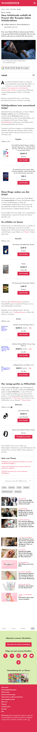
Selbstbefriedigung (16, 302)
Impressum (4, 687)
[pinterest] (12, 656)
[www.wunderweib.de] (10, 3)
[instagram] (18, 656)
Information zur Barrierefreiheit (12, 697)
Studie (19, 9)
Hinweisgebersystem (8, 699)
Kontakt (4, 709)
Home (3, 9)
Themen (4, 704)
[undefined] (9, 630)
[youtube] (31, 656)
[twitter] (25, 656)
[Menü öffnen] (35, 3)
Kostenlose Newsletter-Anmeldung (18, 644)
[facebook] (5, 656)
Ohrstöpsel (17, 398)
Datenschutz (5, 692)
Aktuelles (13, 9)
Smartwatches (26, 400)
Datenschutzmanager (8, 694)
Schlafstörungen (7, 491)
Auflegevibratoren (19, 312)
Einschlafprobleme (7, 122)
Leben (8, 9)
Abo (2, 711)
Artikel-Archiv (6, 706)
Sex (6, 302)
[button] (18, 75)
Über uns (4, 702)
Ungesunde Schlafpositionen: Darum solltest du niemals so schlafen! (16, 467)
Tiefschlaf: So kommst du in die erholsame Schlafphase (14, 472)
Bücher (27, 232)
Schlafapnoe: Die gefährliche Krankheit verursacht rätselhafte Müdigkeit (16, 462)
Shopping (18, 491)
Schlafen (26, 487)
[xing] (18, 662)
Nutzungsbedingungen (8, 689)
